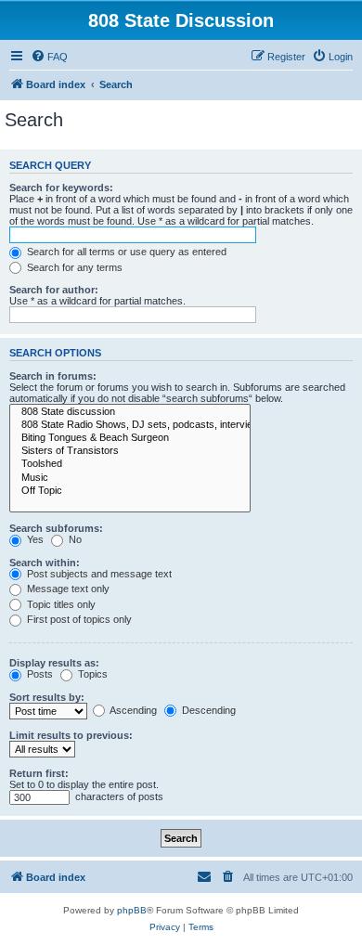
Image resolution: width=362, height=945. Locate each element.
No (74, 539)
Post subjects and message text (98, 573)
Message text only (67, 588)
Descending (207, 710)
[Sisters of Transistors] (130, 451)
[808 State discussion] (130, 412)
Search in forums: (53, 376)
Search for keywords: (61, 187)
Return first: (39, 773)
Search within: (44, 562)
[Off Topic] (130, 491)
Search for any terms (73, 267)
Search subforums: (56, 528)
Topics (91, 674)
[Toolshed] (130, 464)
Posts (38, 674)
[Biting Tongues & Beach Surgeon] (130, 438)
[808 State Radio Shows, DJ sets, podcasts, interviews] (130, 425)
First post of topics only (78, 619)
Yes (34, 539)
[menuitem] (49, 56)
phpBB (132, 910)
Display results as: (54, 662)
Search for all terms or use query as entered (125, 251)
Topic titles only (60, 604)
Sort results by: (46, 697)
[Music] (130, 478)
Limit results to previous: (71, 735)
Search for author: (53, 289)
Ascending (132, 710)
